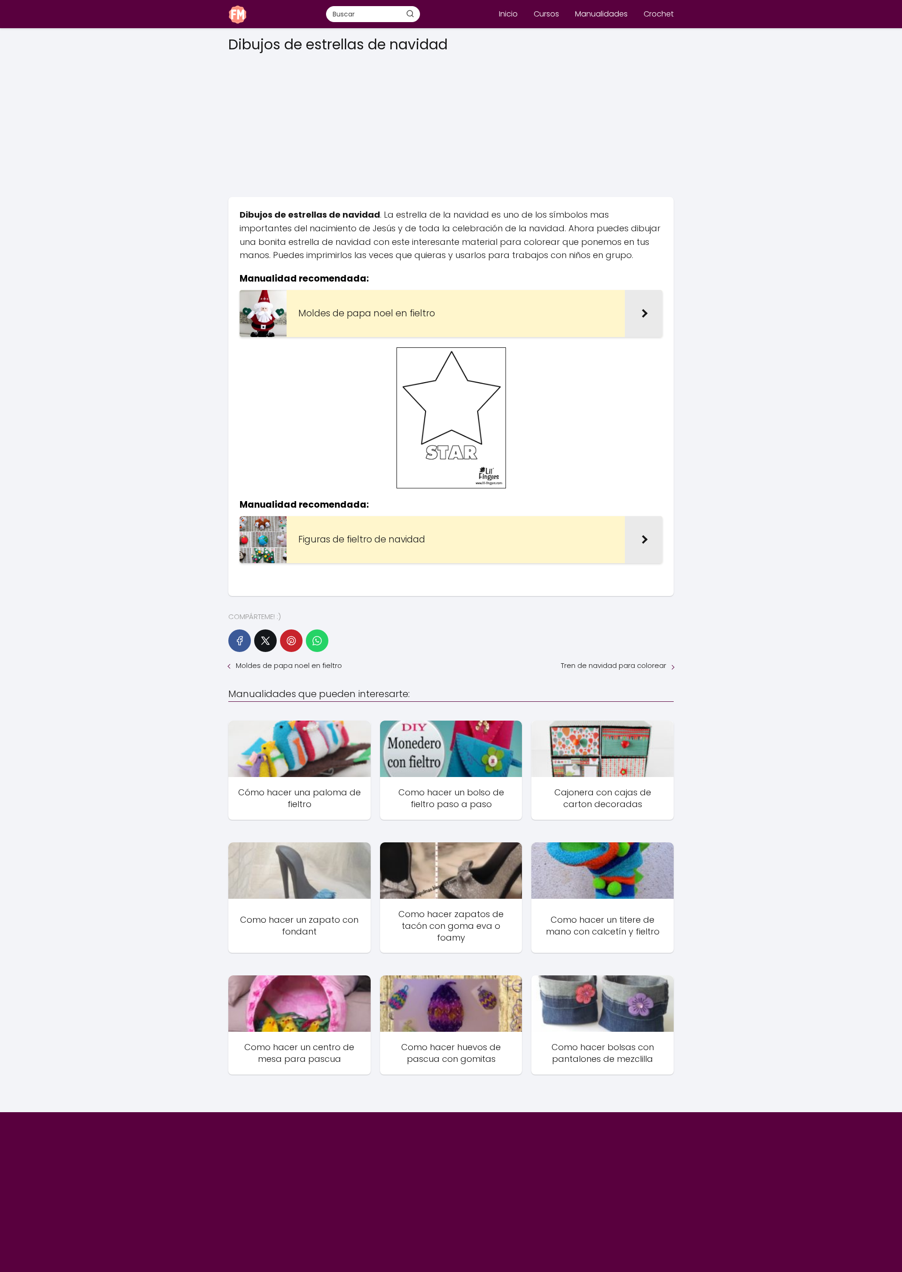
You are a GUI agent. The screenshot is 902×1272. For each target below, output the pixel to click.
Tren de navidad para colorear (613, 665)
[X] (265, 640)
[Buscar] (410, 13)
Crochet (659, 13)
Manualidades (601, 13)
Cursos (546, 13)
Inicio (508, 13)
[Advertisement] (451, 122)
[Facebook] (239, 640)
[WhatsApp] (317, 640)
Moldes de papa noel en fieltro (289, 665)
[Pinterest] (291, 640)
